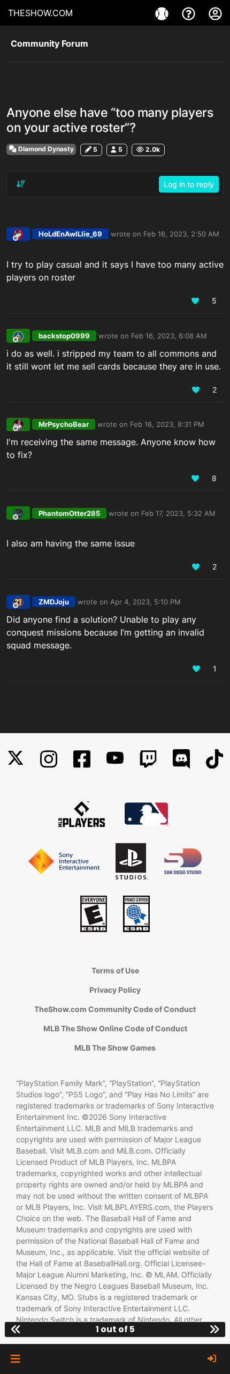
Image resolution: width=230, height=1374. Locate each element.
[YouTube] (115, 759)
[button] (15, 1359)
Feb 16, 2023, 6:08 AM (169, 335)
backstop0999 (64, 335)
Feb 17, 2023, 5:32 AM (178, 513)
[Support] (190, 13)
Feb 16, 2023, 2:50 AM (181, 234)
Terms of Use (115, 970)
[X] (15, 759)
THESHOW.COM (40, 13)
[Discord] (181, 759)
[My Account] (215, 13)
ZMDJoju (54, 601)
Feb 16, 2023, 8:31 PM (167, 424)
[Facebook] (81, 759)
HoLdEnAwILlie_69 (70, 234)
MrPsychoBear (64, 424)
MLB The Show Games (115, 1047)
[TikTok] (214, 759)
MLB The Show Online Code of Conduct (115, 1028)
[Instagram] (48, 759)
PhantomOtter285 (69, 513)
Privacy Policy (115, 989)
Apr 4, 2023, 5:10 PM (145, 601)
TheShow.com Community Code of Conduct (115, 1009)
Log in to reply (189, 184)
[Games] (163, 13)
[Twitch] (148, 759)
